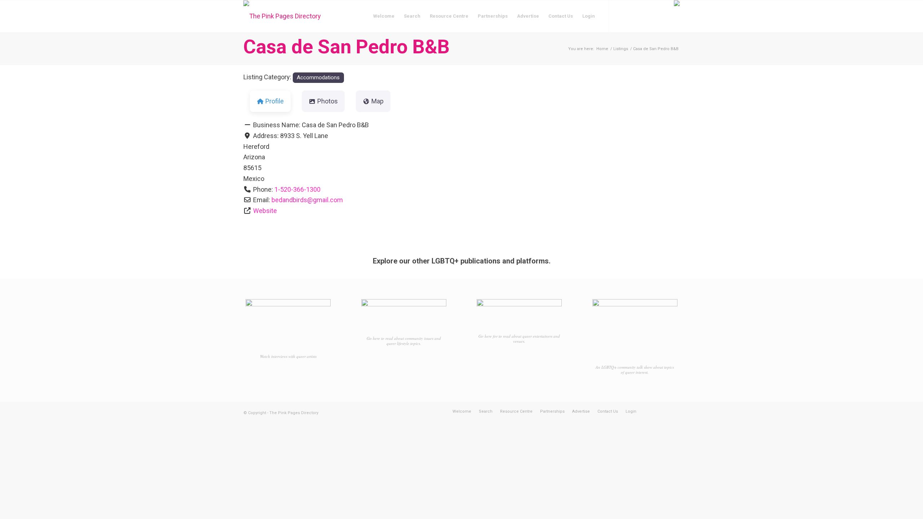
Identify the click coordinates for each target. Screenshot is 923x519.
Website (265, 210)
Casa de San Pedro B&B (346, 46)
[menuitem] (383, 16)
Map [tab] (377, 101)
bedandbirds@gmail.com (307, 200)
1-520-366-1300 (297, 189)
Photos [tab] (327, 101)
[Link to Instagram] (631, 15)
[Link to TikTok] (641, 15)
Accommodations (318, 77)
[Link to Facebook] (620, 15)
